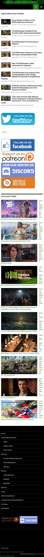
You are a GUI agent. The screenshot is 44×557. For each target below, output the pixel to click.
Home (3, 433)
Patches (4, 487)
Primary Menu (41, 7)
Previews (6, 483)
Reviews (6, 479)
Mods (3, 492)
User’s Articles (8, 475)
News (5, 442)
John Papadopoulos (29, 25)
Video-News (7, 450)
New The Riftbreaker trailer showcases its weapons (23, 64)
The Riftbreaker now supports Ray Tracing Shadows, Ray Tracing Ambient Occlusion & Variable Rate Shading (20, 76)
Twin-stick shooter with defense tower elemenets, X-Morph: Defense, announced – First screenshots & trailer (21, 100)
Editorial (4, 504)
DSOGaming (5, 548)
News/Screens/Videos (8, 437)
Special (3, 471)
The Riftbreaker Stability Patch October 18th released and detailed (26, 32)
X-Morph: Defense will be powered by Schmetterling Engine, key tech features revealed (27, 88)
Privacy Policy (20, 552)
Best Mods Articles (8, 496)
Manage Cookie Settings (7, 556)
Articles (4, 454)
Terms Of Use (4, 552)
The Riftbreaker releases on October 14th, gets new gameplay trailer (27, 54)
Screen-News (8, 446)
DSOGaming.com (39, 554)
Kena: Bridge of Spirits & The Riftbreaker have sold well (23, 21)
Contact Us (12, 552)
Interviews (5, 508)
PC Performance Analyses (12, 458)
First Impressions (9, 462)
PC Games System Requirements (12, 500)
